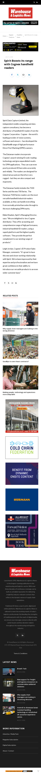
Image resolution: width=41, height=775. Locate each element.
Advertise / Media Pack (10, 734)
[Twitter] (18, 74)
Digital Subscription (9, 745)
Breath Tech (21, 669)
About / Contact (8, 751)
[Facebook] (12, 74)
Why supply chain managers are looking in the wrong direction (20, 330)
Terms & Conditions (20, 653)
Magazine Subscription (10, 739)
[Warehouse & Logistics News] (20, 14)
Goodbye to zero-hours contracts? (16, 361)
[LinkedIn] (29, 74)
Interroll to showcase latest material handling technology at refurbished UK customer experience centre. (27, 712)
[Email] (23, 74)
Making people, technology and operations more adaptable (19, 393)
